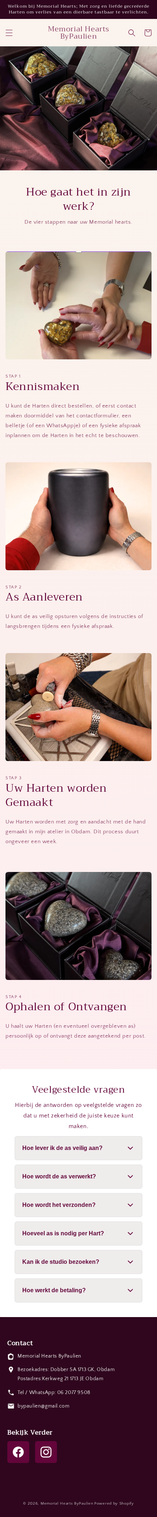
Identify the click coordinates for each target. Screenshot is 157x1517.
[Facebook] (18, 1452)
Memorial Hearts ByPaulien (67, 1503)
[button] (9, 33)
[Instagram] (46, 1452)
